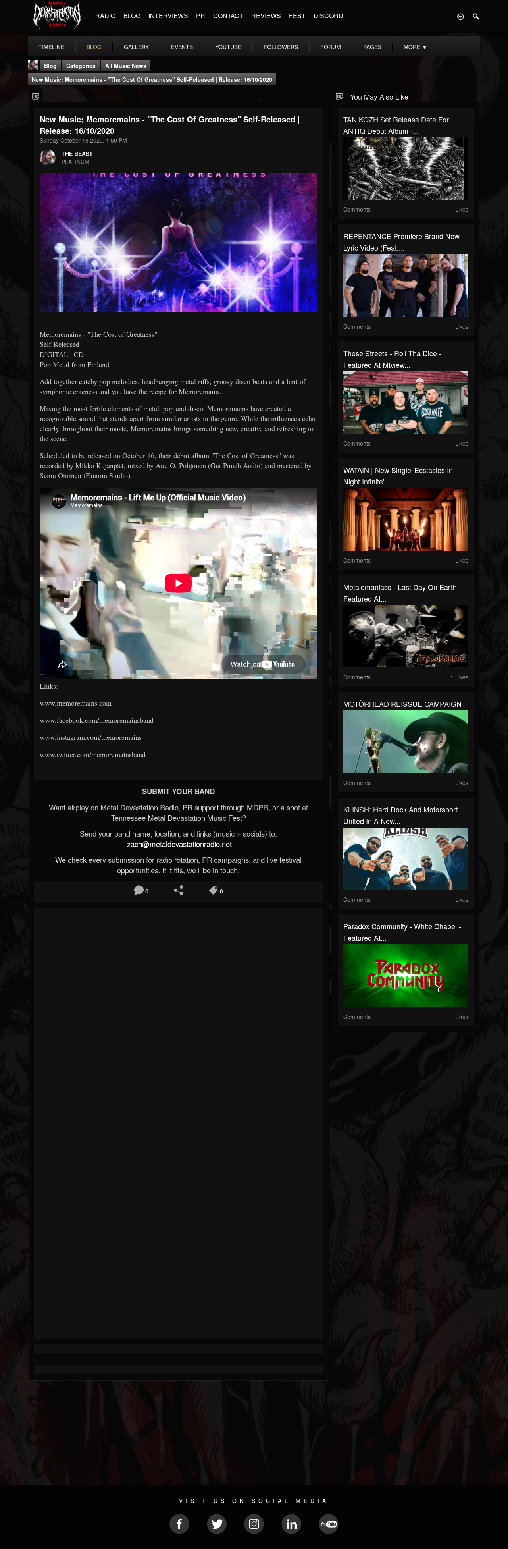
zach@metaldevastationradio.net (178, 844)
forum (330, 47)
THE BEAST (77, 154)
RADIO (105, 15)
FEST (297, 15)
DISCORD (328, 15)
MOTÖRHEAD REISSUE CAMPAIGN (402, 703)
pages (372, 47)
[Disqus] (178, 1020)
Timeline (51, 47)
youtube (228, 47)
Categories (81, 65)
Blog (50, 65)
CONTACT (228, 15)
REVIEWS (266, 15)
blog (94, 47)
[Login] (460, 16)
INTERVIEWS (168, 15)
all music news (125, 65)
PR (200, 15)
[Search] (476, 16)
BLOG (131, 15)
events (182, 47)
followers (281, 47)
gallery (136, 47)
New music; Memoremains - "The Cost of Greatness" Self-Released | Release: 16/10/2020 (152, 79)
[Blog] (36, 96)
